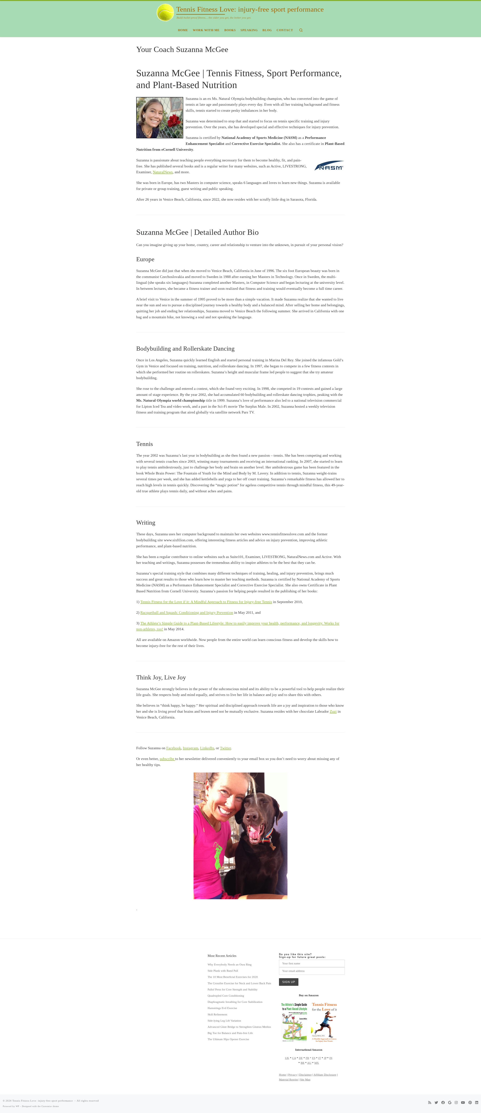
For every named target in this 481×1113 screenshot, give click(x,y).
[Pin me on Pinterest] (470, 1102)
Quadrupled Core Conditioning (226, 995)
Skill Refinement (217, 1014)
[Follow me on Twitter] (436, 1102)
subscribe (167, 759)
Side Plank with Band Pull (223, 970)
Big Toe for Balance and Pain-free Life (230, 1033)
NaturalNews (163, 172)
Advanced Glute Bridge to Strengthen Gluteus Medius (239, 1026)
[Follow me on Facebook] (443, 1102)
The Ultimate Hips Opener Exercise (228, 1039)
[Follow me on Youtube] (463, 1102)
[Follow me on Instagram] (456, 1102)
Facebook (173, 748)
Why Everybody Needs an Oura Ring (230, 964)
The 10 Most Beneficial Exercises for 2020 (233, 976)
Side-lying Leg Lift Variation (224, 1020)
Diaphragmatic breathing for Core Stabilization (235, 1001)
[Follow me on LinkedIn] (476, 1102)
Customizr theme (50, 1106)
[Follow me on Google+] (449, 1102)
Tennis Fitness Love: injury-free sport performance (43, 1100)
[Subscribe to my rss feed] (429, 1102)
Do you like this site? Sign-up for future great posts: (302, 956)
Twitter (225, 748)
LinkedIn (207, 748)
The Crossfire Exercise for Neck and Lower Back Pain (239, 983)
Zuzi (333, 711)
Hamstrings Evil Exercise (222, 1008)
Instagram (190, 748)
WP (17, 1106)
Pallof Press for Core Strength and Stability (233, 989)
